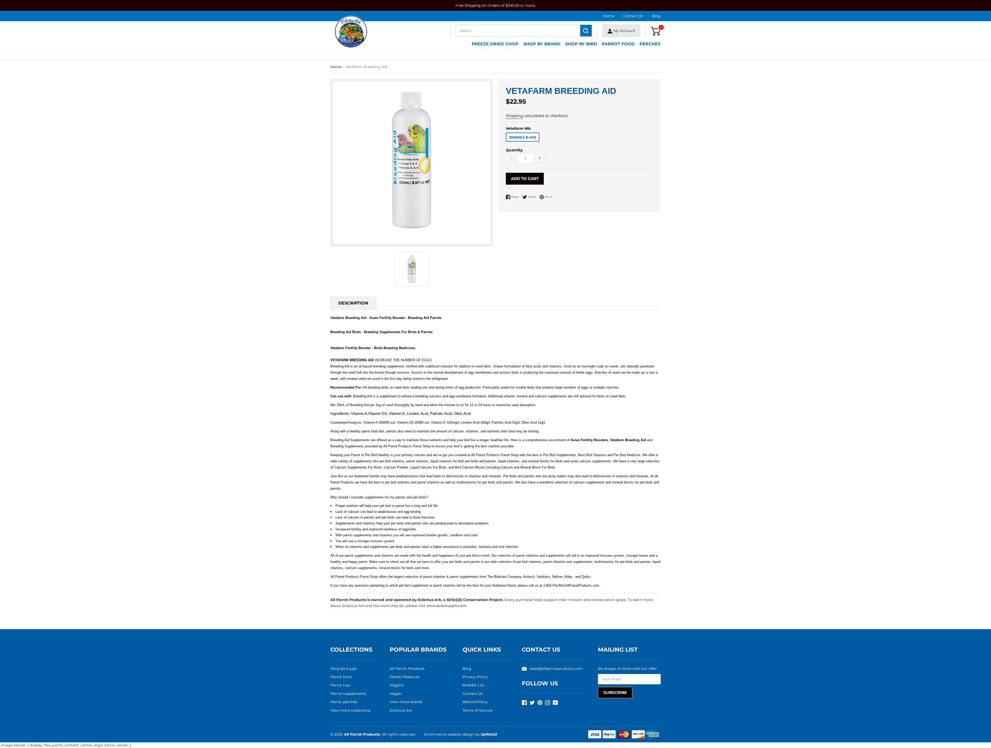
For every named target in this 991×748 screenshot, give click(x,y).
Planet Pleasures (405, 677)
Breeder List (473, 685)
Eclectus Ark (401, 710)
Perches (650, 44)
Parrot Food (618, 44)
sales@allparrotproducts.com (556, 668)
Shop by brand (541, 44)
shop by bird (581, 44)
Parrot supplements (348, 693)
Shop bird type (343, 668)
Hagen (396, 693)
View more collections (350, 710)
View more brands (406, 702)
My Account (623, 30)
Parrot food (340, 677)
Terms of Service (477, 710)
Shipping (514, 115)
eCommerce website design (449, 734)
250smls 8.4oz (522, 137)
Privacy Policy (475, 677)
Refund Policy (474, 702)
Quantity (514, 150)
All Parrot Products (407, 668)
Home (608, 16)
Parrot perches (343, 702)
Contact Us (633, 16)
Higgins (397, 685)
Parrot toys (340, 685)
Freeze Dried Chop (495, 44)
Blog (656, 16)
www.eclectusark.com (446, 605)
